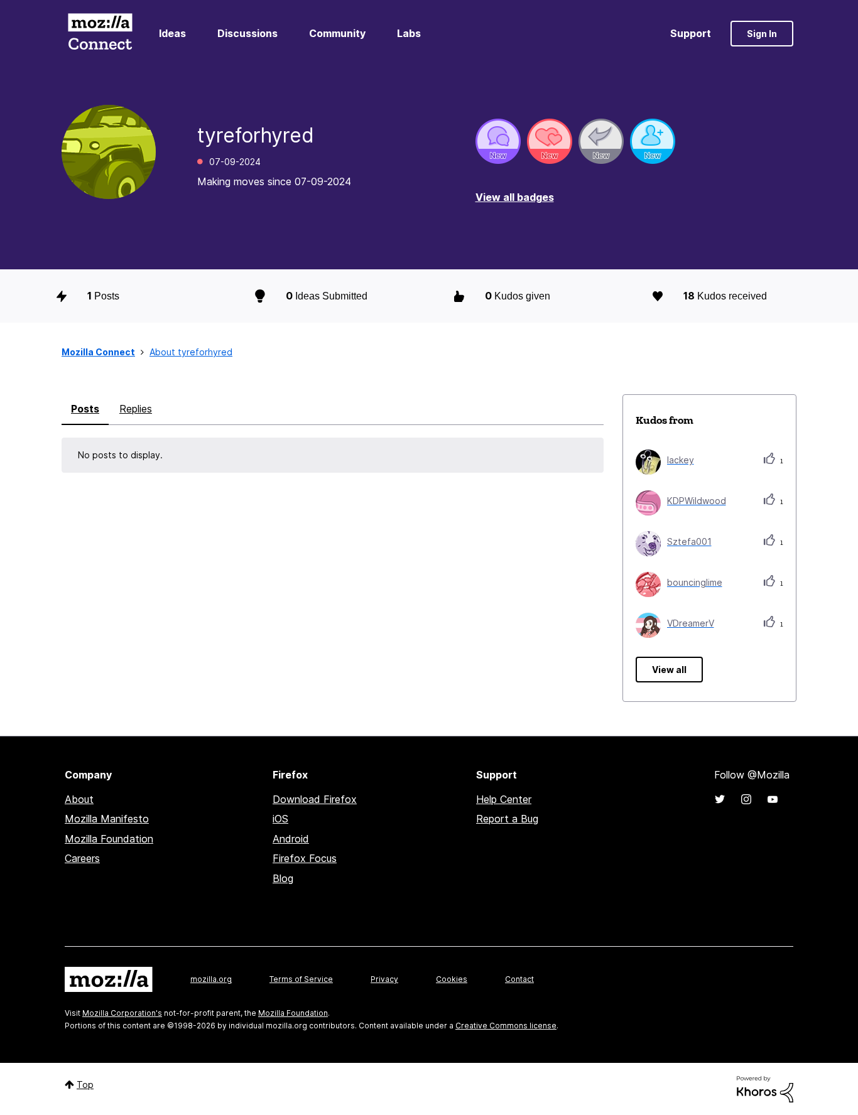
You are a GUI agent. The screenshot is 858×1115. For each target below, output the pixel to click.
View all (669, 669)
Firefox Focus (305, 858)
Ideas (172, 33)
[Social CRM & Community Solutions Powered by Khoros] (765, 1088)
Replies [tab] (135, 408)
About (79, 799)
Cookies (451, 979)
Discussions (247, 33)
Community (337, 33)
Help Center (503, 799)
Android (291, 838)
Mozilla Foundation (109, 838)
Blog (283, 878)
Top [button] (85, 1084)
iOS (280, 818)
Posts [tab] (85, 408)
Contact (519, 979)
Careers (82, 858)
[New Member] (652, 141)
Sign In (762, 33)
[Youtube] (772, 799)
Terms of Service (301, 979)
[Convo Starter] (498, 141)
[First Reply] (601, 141)
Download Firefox (315, 799)
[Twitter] (719, 799)
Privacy (384, 979)
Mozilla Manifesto (107, 818)
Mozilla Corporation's (122, 1013)
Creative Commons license (506, 1025)
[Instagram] (746, 799)
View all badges (514, 197)
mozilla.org (211, 979)
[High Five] (549, 141)
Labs (409, 33)
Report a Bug (507, 818)
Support (690, 33)
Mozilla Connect (100, 33)
